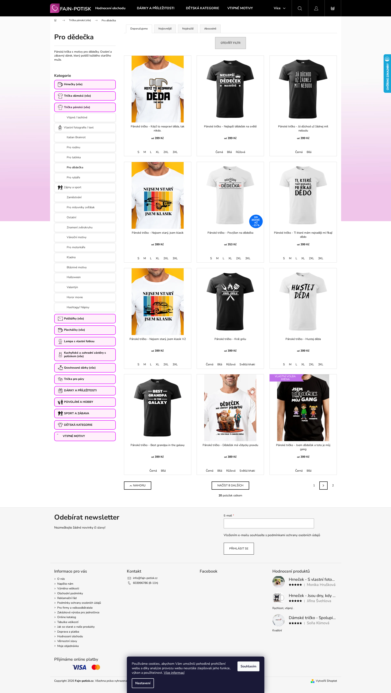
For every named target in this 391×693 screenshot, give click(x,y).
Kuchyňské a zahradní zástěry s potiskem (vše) (85, 354)
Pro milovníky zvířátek (81, 207)
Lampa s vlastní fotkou (79, 341)
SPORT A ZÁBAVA (76, 413)
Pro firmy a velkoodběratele (75, 608)
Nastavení (142, 683)
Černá (219, 152)
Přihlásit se (238, 548)
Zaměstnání (74, 197)
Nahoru (139, 485)
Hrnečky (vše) (73, 84)
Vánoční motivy (76, 237)
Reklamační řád (67, 598)
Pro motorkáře (76, 247)
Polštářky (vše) (74, 318)
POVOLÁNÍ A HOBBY (78, 402)
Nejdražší (188, 29)
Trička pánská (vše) (77, 107)
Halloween (74, 277)
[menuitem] (110, 8)
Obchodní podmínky (70, 593)
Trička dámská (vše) (77, 96)
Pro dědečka (75, 167)
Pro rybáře (73, 177)
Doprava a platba (68, 632)
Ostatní (71, 217)
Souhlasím (248, 666)
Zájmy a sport (72, 187)
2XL (166, 152)
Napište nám (65, 584)
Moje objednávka (68, 646)
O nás (61, 579)
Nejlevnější (165, 29)
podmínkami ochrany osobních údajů (294, 535)
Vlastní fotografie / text (79, 127)
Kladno (71, 257)
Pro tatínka (74, 157)
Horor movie (75, 297)
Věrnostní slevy (67, 641)
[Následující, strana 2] (323, 485)
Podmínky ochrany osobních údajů (79, 603)
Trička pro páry (74, 379)
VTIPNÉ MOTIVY (74, 436)
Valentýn (72, 287)
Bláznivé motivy (77, 267)
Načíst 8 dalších (230, 485)
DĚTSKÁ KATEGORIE (78, 425)
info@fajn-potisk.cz (145, 578)
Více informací (174, 672)
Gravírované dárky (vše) (80, 368)
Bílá (229, 152)
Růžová (240, 152)
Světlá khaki (247, 364)
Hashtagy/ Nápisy (78, 307)
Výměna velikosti (68, 588)
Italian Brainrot (76, 137)
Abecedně (210, 29)
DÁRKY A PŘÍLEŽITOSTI (80, 390)
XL (157, 152)
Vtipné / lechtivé (77, 117)
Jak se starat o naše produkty (76, 627)
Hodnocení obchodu (70, 636)
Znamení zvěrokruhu (80, 227)
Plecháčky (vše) (74, 330)
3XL (175, 152)
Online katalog (66, 617)
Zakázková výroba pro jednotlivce (78, 612)
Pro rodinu (73, 147)
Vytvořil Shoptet (326, 681)
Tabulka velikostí (67, 622)
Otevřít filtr (230, 43)
